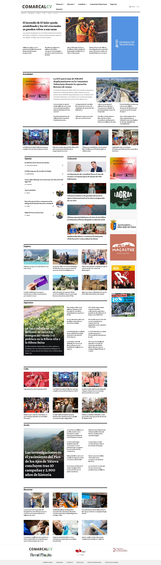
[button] (132, 7)
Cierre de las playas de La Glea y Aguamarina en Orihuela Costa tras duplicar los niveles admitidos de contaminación (129, 120)
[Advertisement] (57, 64)
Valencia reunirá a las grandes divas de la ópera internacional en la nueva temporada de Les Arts (65, 149)
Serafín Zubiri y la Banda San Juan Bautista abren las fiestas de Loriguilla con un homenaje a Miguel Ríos (65, 416)
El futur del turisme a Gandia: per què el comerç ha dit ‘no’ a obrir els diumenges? (94, 268)
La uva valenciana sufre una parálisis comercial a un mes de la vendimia (75, 321)
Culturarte (23, 13)
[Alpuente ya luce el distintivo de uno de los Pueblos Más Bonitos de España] (94, 282)
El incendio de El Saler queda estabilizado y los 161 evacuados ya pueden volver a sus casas (42, 26)
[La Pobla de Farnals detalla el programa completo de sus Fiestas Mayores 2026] (36, 137)
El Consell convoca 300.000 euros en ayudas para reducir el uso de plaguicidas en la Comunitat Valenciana (97, 323)
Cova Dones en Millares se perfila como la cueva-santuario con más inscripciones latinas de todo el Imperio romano (75, 433)
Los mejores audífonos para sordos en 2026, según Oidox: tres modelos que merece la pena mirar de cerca (36, 539)
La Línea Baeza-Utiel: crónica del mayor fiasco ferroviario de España (96, 443)
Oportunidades (30, 190)
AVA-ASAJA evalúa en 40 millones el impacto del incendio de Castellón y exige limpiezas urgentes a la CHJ (75, 311)
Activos (55, 13)
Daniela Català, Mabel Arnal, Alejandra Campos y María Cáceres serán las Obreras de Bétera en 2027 (94, 391)
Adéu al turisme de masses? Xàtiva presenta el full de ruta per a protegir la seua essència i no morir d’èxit (65, 294)
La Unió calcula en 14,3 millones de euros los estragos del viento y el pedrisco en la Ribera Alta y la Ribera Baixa (42, 335)
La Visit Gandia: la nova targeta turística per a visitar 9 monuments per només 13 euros (35, 294)
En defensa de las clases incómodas (37, 163)
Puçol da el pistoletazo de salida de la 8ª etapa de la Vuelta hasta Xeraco (61, 118)
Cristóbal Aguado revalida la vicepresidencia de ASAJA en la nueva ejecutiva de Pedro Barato (76, 334)
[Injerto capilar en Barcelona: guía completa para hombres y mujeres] (94, 527)
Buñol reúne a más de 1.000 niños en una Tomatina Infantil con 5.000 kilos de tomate (35, 416)
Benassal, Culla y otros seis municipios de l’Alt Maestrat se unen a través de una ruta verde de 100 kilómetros (65, 268)
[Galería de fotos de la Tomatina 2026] (36, 379)
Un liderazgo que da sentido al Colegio (38, 171)
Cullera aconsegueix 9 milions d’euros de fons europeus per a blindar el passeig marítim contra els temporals (106, 107)
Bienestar (28, 489)
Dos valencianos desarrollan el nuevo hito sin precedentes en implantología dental (94, 511)
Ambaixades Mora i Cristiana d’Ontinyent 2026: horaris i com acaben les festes (125, 149)
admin (28, 193)
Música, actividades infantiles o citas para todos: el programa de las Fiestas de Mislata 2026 (94, 416)
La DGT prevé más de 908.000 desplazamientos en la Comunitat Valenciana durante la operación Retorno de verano (70, 82)
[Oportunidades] (60, 193)
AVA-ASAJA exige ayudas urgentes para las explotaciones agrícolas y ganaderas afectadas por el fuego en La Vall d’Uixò (97, 311)
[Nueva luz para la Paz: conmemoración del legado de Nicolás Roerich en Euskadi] (60, 204)
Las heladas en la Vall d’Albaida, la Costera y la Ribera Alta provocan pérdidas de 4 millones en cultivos (75, 345)
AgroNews (31, 13)
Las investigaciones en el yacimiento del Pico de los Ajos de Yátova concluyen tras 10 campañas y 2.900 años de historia (43, 463)
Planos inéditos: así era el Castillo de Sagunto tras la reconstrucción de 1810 (75, 457)
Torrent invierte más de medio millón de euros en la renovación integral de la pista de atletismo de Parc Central (62, 107)
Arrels (49, 13)
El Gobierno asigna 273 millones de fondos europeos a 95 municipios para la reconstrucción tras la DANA (54, 51)
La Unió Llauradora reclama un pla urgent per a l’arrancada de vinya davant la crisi (97, 334)
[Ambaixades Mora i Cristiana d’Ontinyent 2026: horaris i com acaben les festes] (125, 137)
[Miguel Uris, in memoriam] (60, 215)
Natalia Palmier (30, 174)
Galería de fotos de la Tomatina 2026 (35, 389)
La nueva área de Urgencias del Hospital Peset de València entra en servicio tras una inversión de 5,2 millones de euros (35, 512)
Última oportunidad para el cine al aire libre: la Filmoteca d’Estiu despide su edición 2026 (94, 149)
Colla (44, 13)
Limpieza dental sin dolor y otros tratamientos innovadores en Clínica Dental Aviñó (64, 539)
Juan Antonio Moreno (32, 165)
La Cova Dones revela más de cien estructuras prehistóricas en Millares (96, 467)
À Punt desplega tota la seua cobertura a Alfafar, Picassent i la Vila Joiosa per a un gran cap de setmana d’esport (129, 107)
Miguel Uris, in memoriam (34, 212)
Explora (38, 13)
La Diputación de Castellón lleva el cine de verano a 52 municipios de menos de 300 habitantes (85, 176)
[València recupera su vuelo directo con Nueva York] (36, 256)
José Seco (29, 184)
